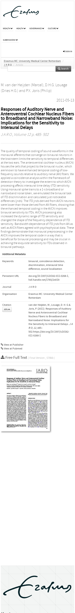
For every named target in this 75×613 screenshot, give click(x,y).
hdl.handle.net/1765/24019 (43, 279)
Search (64, 68)
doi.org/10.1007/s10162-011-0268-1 (48, 276)
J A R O (8, 64)
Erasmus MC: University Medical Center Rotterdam (32, 61)
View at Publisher (13, 344)
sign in (68, 51)
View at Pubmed (12, 348)
